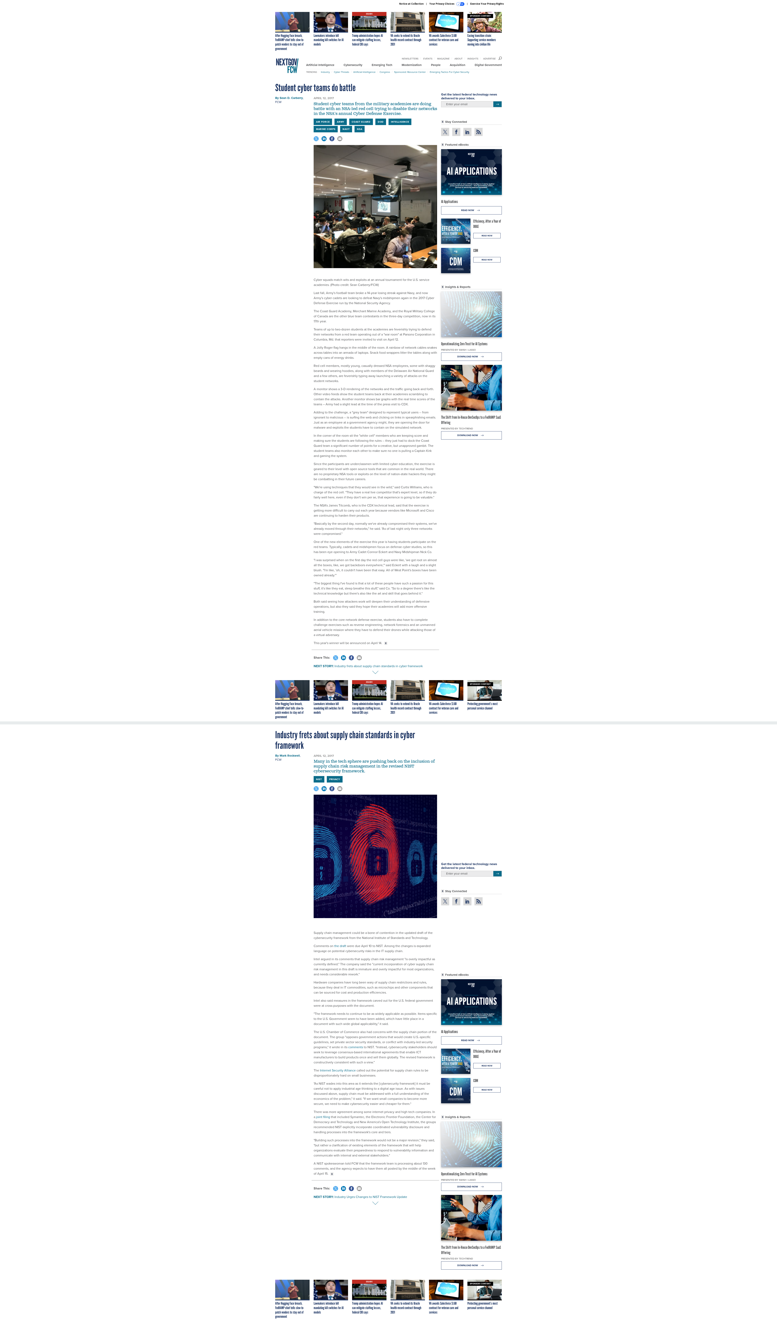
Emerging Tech (382, 65)
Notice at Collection (411, 3)
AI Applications (449, 201)
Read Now (468, 210)
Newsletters (410, 59)
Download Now (468, 356)
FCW (278, 102)
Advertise (489, 59)
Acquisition (457, 65)
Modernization (412, 65)
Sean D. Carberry (291, 98)
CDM (475, 250)
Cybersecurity (353, 65)
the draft (340, 946)
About (458, 59)
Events (427, 59)
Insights (472, 59)
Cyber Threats (341, 72)
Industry (325, 72)
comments (355, 1047)
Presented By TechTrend (457, 428)
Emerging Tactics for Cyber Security (449, 72)
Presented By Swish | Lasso (458, 350)
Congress (385, 72)
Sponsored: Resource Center (410, 72)
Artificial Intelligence (320, 65)
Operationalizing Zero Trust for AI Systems (464, 343)
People (436, 65)
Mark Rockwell (290, 755)
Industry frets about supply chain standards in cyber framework (378, 666)
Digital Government (488, 65)
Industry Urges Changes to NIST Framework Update (370, 1197)
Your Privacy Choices (442, 3)
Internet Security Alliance (338, 1070)
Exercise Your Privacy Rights (487, 3)
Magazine (443, 59)
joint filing (323, 1117)
